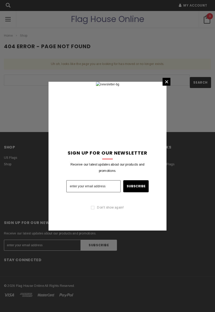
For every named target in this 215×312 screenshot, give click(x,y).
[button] (166, 82)
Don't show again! (110, 207)
